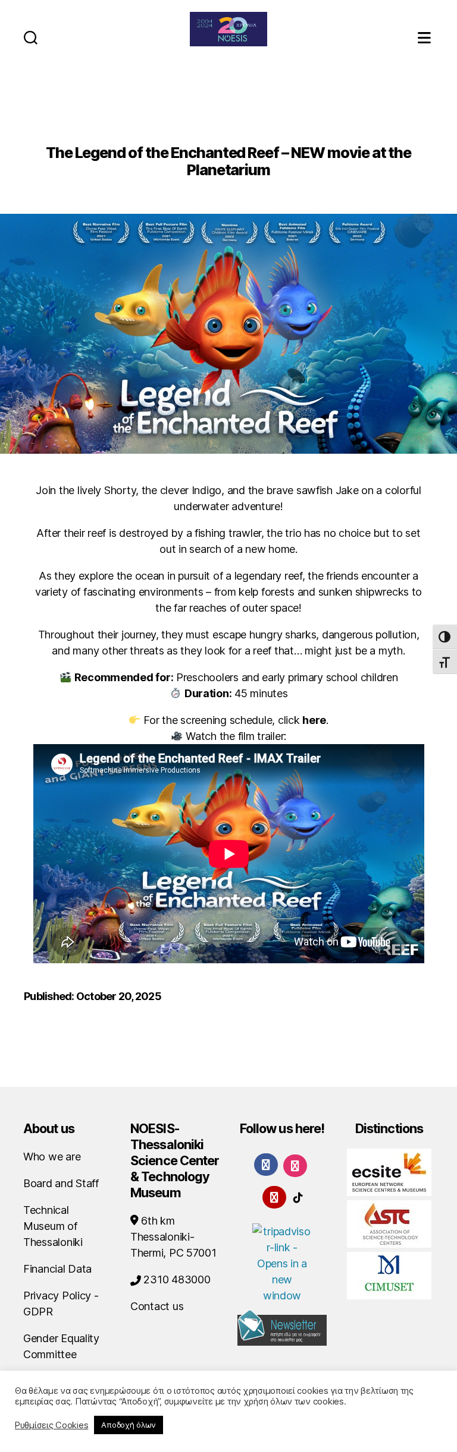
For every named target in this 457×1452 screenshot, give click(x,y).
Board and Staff (61, 1183)
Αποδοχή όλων (128, 1424)
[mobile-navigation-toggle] (425, 37)
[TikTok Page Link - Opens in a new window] (298, 1196)
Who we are (51, 1156)
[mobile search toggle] (30, 37)
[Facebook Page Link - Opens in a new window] (266, 1164)
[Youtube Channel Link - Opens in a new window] (274, 1196)
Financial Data (57, 1269)
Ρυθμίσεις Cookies (51, 1425)
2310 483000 (176, 1279)
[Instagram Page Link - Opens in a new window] (295, 1165)
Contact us (156, 1306)
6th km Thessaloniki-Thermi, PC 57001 (173, 1236)
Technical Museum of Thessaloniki (53, 1226)
